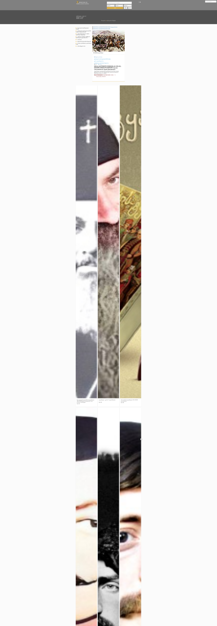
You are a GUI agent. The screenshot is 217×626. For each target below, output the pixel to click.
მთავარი (103, 20)
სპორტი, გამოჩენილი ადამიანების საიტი (83, 44)
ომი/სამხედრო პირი (81, 46)
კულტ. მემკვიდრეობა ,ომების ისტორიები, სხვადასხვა (82, 34)
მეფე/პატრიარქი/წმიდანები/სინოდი (82, 29)
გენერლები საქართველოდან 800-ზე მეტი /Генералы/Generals (83, 31)
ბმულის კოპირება (98, 57)
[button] (124, 31)
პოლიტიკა (79, 39)
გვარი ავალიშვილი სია (99, 61)
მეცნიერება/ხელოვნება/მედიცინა (84, 41)
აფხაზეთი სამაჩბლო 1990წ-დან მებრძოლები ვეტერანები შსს (83, 37)
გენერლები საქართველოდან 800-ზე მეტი (101, 28)
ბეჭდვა (100, 64)
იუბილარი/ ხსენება (111, 20)
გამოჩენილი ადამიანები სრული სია (101, 63)
